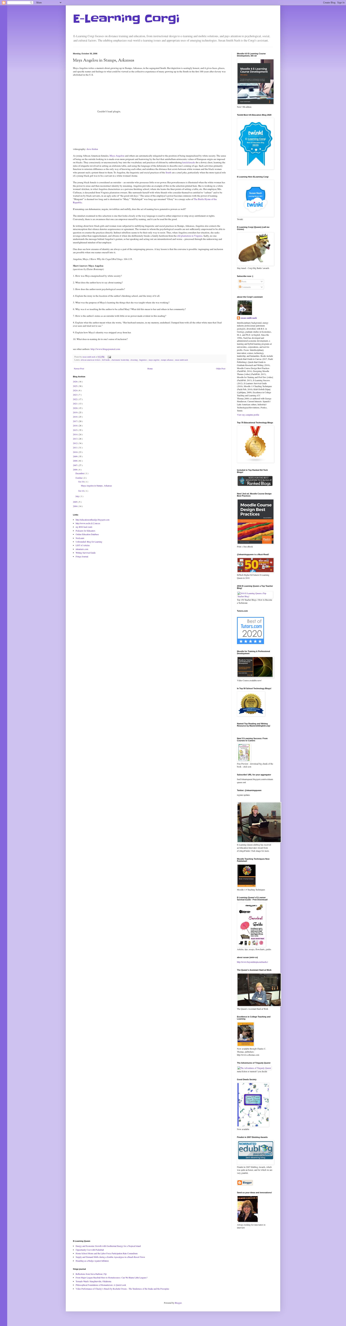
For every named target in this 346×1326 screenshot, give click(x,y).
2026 (75, 381)
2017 (75, 421)
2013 (75, 438)
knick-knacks (188, 162)
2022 (75, 399)
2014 (75, 434)
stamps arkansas (167, 360)
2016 (75, 425)
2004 (75, 506)
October (79, 477)
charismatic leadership (120, 360)
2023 (75, 394)
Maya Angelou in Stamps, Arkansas (96, 485)
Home (150, 368)
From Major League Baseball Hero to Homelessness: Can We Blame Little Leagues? (111, 1277)
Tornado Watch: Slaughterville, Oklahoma (93, 1281)
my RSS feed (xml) (84, 526)
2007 (75, 465)
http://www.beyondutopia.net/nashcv (252, 961)
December (80, 473)
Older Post (220, 368)
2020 (75, 408)
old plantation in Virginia (189, 235)
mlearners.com (82, 549)
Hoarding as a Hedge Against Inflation (92, 1260)
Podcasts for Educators (85, 530)
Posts (243, 281)
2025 (75, 386)
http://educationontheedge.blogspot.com (92, 519)
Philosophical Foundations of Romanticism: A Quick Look (101, 1284)
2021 (75, 403)
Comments (246, 287)
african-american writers (91, 360)
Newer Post (79, 368)
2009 (75, 456)
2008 (75, 460)
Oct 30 (81, 481)
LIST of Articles (83, 545)
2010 (75, 452)
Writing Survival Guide (86, 552)
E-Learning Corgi (126, 19)
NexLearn (80, 538)
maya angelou (154, 360)
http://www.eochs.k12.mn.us (88, 523)
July (78, 496)
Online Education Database (87, 534)
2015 (75, 430)
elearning (134, 360)
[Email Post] (109, 356)
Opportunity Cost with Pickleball (90, 1249)
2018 (75, 416)
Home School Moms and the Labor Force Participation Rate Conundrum (106, 1253)
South (169, 172)
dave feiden (92, 149)
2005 (75, 501)
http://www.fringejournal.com (105, 349)
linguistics (143, 360)
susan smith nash (181, 360)
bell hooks (106, 360)
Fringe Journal (82, 556)
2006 (75, 469)
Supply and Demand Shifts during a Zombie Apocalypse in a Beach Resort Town (110, 1256)
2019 (75, 412)
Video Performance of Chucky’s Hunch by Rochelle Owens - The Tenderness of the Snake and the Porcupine (122, 1288)
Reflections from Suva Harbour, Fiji (91, 1273)
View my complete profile (248, 414)
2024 (75, 390)
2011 (75, 447)
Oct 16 (81, 490)
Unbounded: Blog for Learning (89, 541)
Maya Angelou (117, 155)
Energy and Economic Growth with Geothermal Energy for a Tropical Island (108, 1245)
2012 (75, 443)
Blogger (178, 1302)
